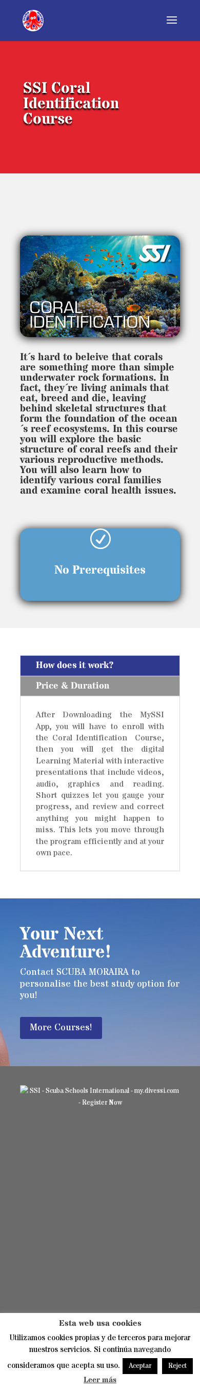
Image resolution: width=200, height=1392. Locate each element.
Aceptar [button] (140, 1365)
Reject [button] (177, 1365)
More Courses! (61, 1027)
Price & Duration (73, 685)
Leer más (100, 1380)
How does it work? (75, 665)
